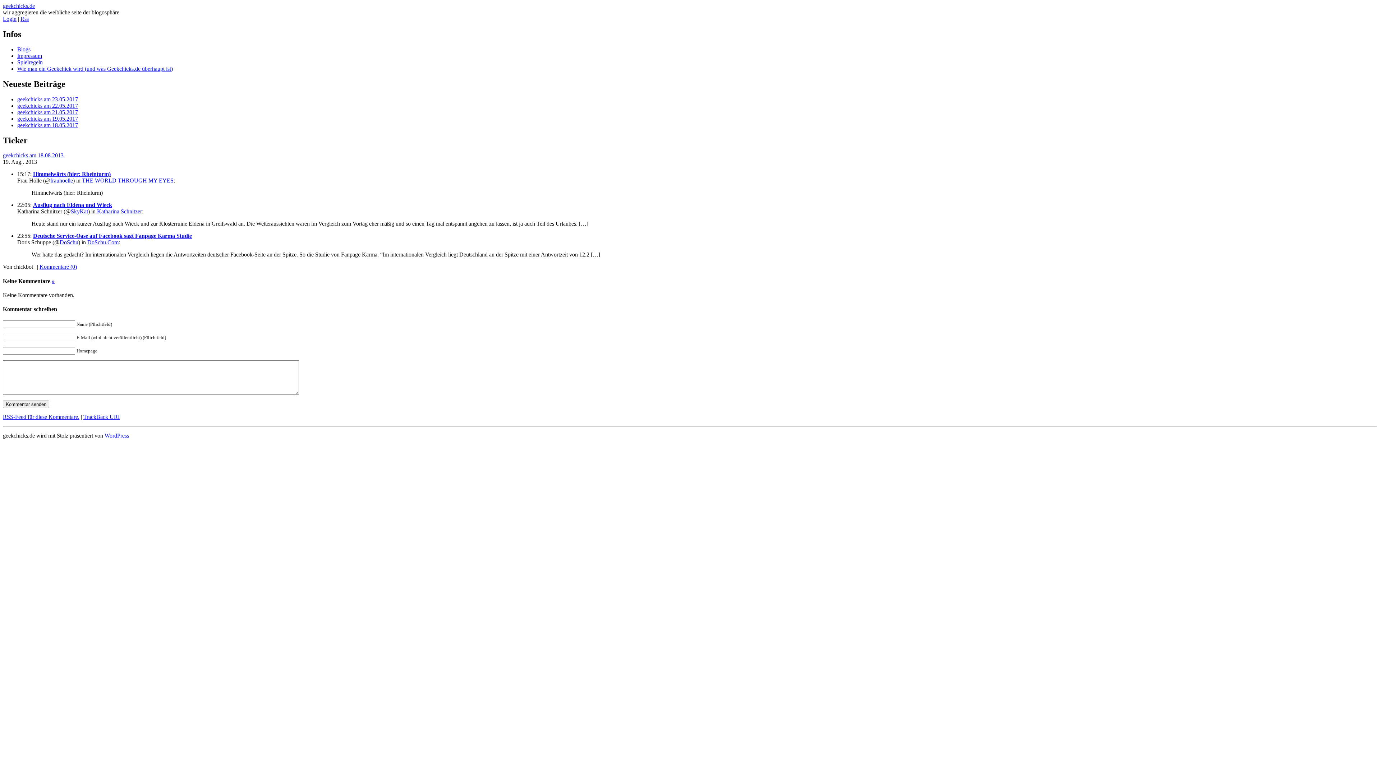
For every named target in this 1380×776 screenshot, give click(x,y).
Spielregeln (30, 62)
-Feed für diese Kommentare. (41, 417)
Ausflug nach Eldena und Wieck (72, 205)
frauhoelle (61, 180)
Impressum (29, 56)
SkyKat (79, 211)
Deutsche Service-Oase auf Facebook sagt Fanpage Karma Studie (112, 236)
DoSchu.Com (103, 242)
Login (10, 19)
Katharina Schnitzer (119, 211)
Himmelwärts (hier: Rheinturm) (72, 174)
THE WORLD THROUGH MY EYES (128, 180)
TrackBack (101, 417)
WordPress (117, 436)
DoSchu (69, 242)
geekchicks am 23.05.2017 (47, 99)
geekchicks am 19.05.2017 (47, 119)
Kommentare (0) (58, 267)
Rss (24, 19)
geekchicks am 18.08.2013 (33, 155)
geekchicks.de (19, 6)
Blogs (24, 49)
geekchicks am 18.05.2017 (47, 125)
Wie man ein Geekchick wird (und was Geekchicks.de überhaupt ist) (95, 69)
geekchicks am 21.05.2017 (47, 112)
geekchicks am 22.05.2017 (47, 106)
